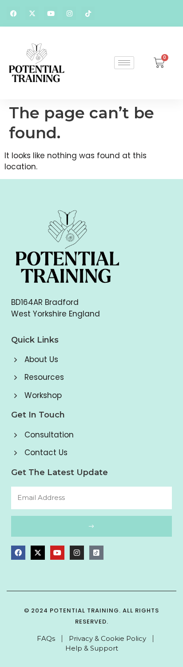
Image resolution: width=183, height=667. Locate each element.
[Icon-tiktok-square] (96, 553)
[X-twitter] (32, 13)
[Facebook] (13, 13)
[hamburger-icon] (124, 62)
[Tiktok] (88, 13)
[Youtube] (50, 13)
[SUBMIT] (91, 526)
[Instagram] (69, 13)
